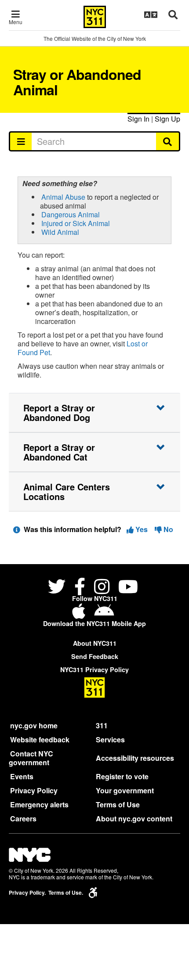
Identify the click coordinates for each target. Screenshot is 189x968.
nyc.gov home (34, 725)
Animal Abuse (63, 197)
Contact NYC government (31, 757)
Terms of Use (118, 804)
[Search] (168, 141)
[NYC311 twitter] (58, 587)
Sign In (138, 119)
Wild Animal (60, 232)
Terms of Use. (65, 892)
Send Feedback (94, 656)
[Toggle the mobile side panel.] (20, 141)
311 (102, 725)
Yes (141, 529)
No (167, 529)
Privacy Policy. (27, 892)
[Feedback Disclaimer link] (16, 529)
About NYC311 (94, 643)
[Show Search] (173, 14)
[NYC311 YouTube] (128, 587)
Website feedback (39, 739)
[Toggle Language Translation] (150, 14)
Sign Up (167, 119)
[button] (94, 412)
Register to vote (122, 776)
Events (21, 776)
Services (110, 739)
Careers (23, 818)
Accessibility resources (135, 758)
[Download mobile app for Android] (104, 614)
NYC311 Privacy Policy (94, 669)
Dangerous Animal (70, 214)
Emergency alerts (39, 804)
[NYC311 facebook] (80, 587)
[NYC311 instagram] (102, 587)
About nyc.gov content (134, 818)
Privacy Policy (34, 790)
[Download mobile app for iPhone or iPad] (80, 614)
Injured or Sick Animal (75, 223)
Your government (125, 790)
